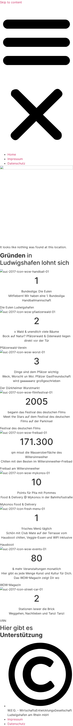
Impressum (15, 159)
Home (11, 154)
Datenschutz (16, 163)
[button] (36, 78)
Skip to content (11, 2)
